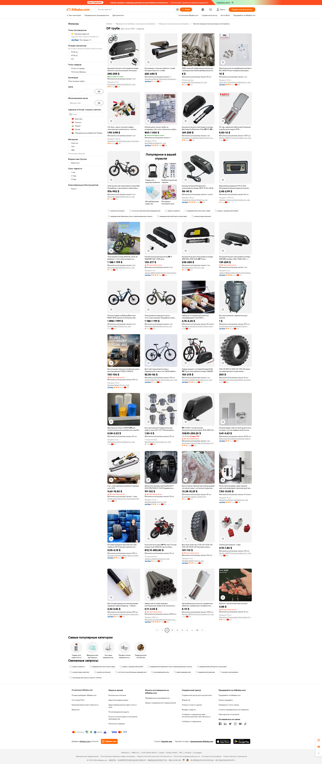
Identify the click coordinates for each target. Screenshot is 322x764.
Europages (197, 753)
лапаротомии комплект (202, 216)
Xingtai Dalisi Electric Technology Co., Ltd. (161, 380)
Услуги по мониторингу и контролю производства (122, 718)
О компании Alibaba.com (82, 690)
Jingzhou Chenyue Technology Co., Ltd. (234, 200)
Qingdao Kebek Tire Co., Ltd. (118, 385)
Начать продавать (226, 700)
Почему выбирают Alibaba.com (84, 695)
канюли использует (118, 211)
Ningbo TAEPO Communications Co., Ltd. (235, 138)
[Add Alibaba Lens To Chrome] (109, 741)
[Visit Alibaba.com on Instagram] (235, 723)
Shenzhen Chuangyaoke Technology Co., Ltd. (235, 617)
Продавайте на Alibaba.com (230, 695)
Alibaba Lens (85, 741)
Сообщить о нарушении (191, 721)
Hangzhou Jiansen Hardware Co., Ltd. (233, 500)
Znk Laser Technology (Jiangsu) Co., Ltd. (235, 82)
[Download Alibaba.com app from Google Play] (241, 741)
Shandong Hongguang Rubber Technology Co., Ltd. (235, 380)
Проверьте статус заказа (229, 705)
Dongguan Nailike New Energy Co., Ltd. (197, 380)
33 (197, 630)
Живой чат (186, 700)
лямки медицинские (183, 672)
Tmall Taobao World (148, 753)
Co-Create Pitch (78, 700)
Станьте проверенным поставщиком (234, 710)
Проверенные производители (157, 698)
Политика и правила (116, 724)
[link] (318, 740)
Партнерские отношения (229, 714)
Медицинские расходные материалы (174, 24)
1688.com (135, 753)
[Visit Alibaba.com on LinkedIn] (225, 723)
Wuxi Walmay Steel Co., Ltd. (155, 143)
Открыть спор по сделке (192, 705)
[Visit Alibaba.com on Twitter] (230, 723)
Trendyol (187, 753)
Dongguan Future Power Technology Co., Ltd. (198, 443)
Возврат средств (189, 710)
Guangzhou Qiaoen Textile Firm (194, 497)
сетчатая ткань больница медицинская (146, 211)
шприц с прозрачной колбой (227, 211)
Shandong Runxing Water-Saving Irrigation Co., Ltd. (123, 555)
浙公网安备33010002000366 (202, 760)
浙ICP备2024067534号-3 (225, 760)
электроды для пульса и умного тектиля (86, 678)
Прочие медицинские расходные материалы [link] (211, 24)
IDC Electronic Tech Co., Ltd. (193, 267)
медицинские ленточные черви (198, 211)
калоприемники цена (161, 672)
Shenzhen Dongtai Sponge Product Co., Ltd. (161, 620)
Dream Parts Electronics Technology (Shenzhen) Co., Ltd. (123, 499)
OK (99, 91)
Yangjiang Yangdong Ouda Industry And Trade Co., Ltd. (198, 326)
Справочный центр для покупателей (197, 695)
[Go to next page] (202, 630)
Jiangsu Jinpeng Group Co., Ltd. (157, 559)
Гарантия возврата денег (118, 700)
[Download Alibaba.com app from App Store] (223, 741)
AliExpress (125, 753)
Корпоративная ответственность (85, 705)
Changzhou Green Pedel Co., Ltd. (195, 200)
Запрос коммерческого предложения (160, 703)
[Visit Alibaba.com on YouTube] (240, 723)
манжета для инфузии (230, 672)
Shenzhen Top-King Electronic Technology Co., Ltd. (123, 141)
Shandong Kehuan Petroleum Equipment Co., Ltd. (161, 79)
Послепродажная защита (118, 712)
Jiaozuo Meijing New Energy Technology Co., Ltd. (161, 273)
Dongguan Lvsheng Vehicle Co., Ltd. (121, 84)
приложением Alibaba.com (201, 741)
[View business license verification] (184, 760)
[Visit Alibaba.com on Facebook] (220, 723)
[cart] (211, 10)
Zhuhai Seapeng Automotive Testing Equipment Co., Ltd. (123, 614)
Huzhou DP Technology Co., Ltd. (194, 82)
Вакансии (75, 710)
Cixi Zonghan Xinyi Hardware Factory (233, 326)
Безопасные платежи (117, 695)
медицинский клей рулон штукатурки (173, 216)
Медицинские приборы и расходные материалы (135, 24)
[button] (177, 9)
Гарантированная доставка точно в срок (122, 706)
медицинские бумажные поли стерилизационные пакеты (131, 216)
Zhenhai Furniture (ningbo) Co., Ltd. (121, 442)
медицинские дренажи (206, 672)
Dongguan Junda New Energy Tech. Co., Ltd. (198, 138)
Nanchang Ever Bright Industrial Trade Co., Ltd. (235, 439)
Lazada (161, 753)
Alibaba (109, 24)
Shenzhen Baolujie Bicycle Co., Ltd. (121, 197)
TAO (180, 753)
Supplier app (166, 741)
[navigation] (85, 327)
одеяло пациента (174, 211)
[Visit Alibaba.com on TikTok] (245, 723)
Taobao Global (171, 753)
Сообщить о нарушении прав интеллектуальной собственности (196, 715)
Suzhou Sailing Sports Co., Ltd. (119, 326)
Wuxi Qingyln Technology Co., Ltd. (158, 442)
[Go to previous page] (157, 630)
